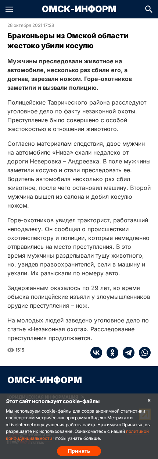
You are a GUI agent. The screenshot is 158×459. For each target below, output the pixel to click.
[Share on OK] (110, 353)
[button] (9, 9)
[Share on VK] (96, 353)
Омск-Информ (79, 9)
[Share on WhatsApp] (142, 353)
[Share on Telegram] (126, 353)
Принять (79, 451)
